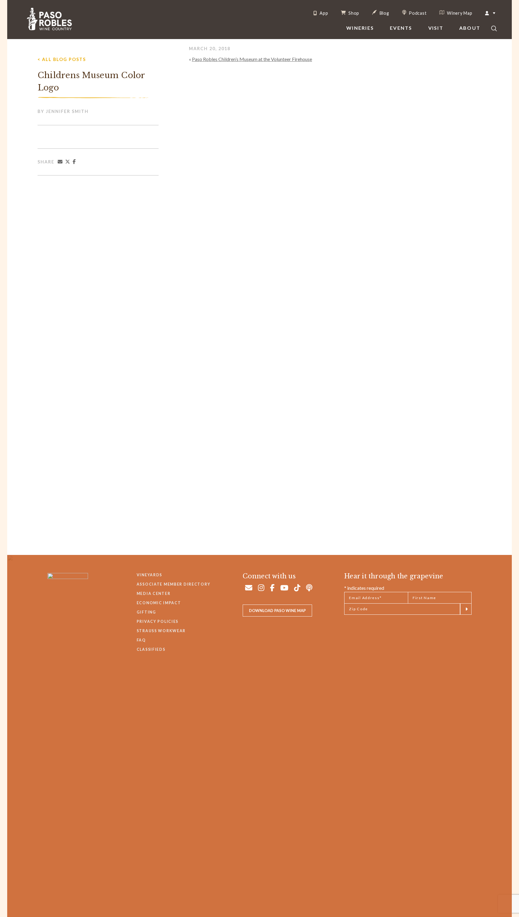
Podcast (417, 13)
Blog (383, 13)
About (469, 28)
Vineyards (149, 575)
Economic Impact (159, 603)
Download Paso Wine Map (277, 610)
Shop (353, 13)
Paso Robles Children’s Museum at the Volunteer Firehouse (252, 59)
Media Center (154, 594)
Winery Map (459, 13)
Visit (435, 28)
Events (401, 28)
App (323, 13)
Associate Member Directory (174, 584)
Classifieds (151, 649)
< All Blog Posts (62, 59)
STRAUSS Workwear (161, 631)
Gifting (146, 612)
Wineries (360, 28)
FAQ (141, 640)
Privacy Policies (157, 621)
